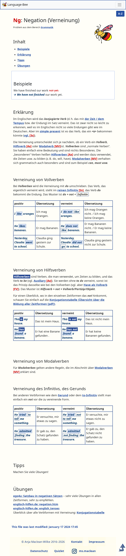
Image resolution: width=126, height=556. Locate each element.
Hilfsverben (62, 154)
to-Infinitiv (89, 395)
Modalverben (84, 158)
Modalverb (50, 146)
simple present (50, 131)
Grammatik (47, 27)
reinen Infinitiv (70, 190)
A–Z (120, 13)
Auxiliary (43, 281)
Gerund (63, 395)
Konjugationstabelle (90, 512)
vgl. (29, 135)
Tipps (20, 60)
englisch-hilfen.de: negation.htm (35, 504)
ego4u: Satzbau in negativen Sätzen (38, 496)
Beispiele (23, 49)
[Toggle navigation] (119, 5)
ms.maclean (87, 551)
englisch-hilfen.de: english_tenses (36, 508)
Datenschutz (39, 551)
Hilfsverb (22, 146)
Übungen (23, 65)
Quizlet (59, 551)
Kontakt (76, 542)
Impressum (97, 542)
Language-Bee (17, 4)
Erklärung (24, 54)
